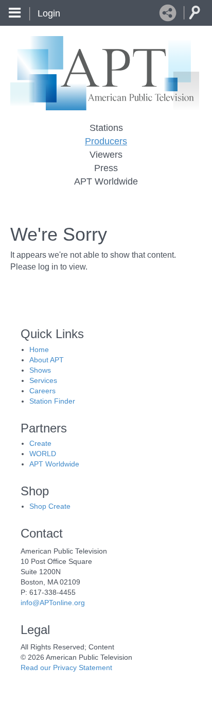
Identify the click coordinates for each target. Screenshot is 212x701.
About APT (46, 360)
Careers (42, 391)
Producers (106, 141)
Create (40, 443)
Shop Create (49, 506)
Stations (106, 128)
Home (39, 349)
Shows (40, 370)
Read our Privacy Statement (66, 667)
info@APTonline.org (53, 602)
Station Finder (52, 401)
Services (43, 380)
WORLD (42, 453)
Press (106, 168)
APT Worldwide (106, 181)
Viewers (106, 154)
